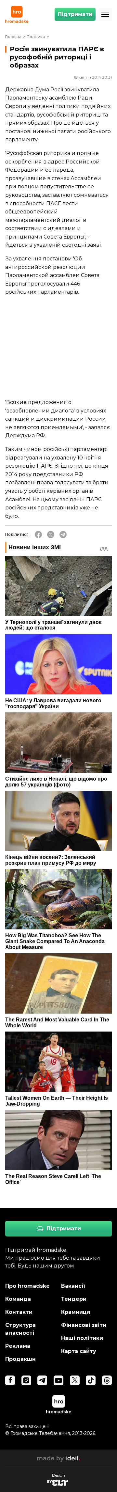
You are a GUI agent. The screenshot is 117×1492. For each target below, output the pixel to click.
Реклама (17, 1346)
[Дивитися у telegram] (42, 1380)
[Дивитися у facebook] (10, 1380)
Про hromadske (27, 1286)
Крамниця (75, 1312)
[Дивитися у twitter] (75, 1380)
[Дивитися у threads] (107, 1380)
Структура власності (20, 1329)
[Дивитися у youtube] (58, 1380)
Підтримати (75, 14)
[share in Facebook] (38, 534)
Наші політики (82, 1338)
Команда (18, 1299)
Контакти (18, 1312)
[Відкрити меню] (105, 14)
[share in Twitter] (50, 534)
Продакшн (20, 1359)
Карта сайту (78, 1351)
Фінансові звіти (83, 1325)
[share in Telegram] (63, 534)
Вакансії (73, 1286)
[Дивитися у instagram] (26, 1380)
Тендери (73, 1299)
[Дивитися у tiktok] (91, 1380)
